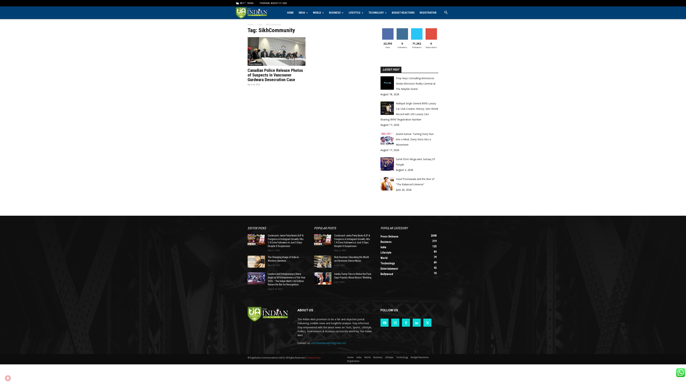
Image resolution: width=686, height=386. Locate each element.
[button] (446, 13)
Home (290, 12)
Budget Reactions (403, 12)
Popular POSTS (325, 228)
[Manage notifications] (8, 378)
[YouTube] (385, 323)
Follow (402, 29)
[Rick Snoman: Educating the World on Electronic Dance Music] (322, 262)
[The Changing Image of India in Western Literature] (256, 262)
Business (335, 12)
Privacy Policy (313, 357)
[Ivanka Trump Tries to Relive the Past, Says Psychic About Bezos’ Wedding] (322, 278)
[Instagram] (395, 323)
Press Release (255, 64)
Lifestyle (355, 12)
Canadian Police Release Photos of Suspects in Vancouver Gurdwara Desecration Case (275, 75)
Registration (428, 12)
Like (388, 29)
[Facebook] (406, 323)
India (302, 12)
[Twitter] (427, 323)
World (317, 12)
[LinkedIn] (417, 323)
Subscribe (431, 29)
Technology (376, 12)
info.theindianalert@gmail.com (328, 343)
